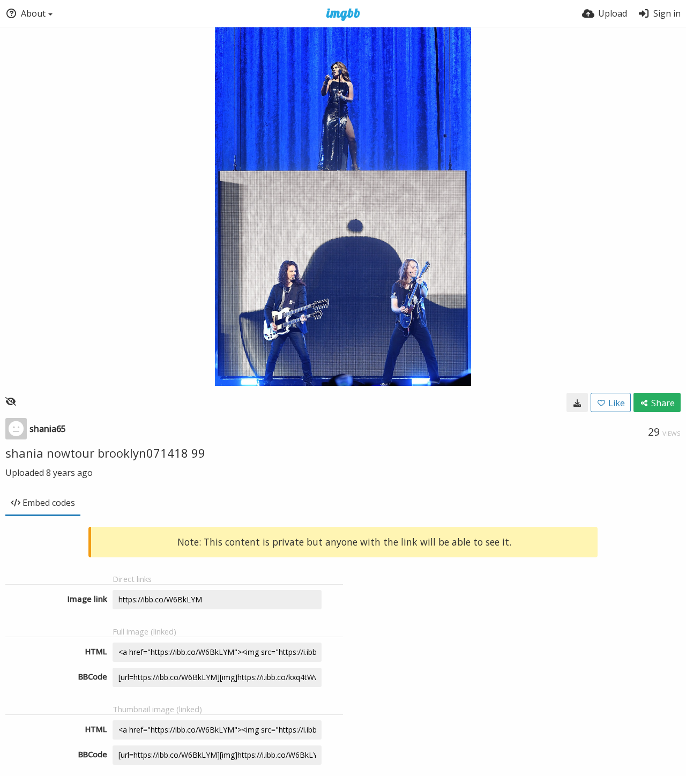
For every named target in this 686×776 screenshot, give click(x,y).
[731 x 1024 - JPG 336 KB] (577, 402)
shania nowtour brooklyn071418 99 (105, 453)
